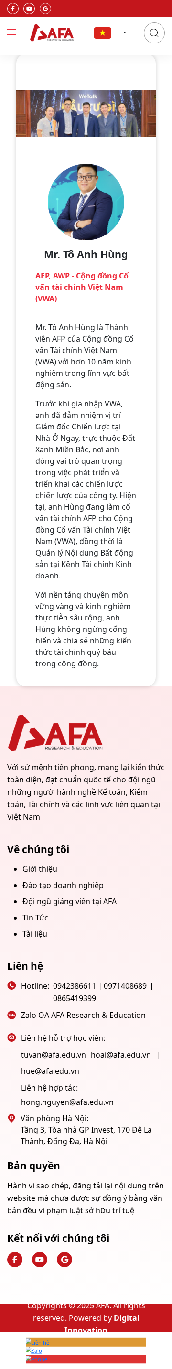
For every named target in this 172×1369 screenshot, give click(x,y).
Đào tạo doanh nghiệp (63, 885)
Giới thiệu (39, 869)
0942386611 (74, 986)
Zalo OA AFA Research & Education (83, 1015)
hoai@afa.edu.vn (121, 1054)
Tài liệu (34, 934)
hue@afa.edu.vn (50, 1071)
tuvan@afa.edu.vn (53, 1054)
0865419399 (74, 998)
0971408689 (125, 986)
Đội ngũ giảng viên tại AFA (69, 901)
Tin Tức (35, 917)
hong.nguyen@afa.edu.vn (67, 1102)
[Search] (154, 32)
